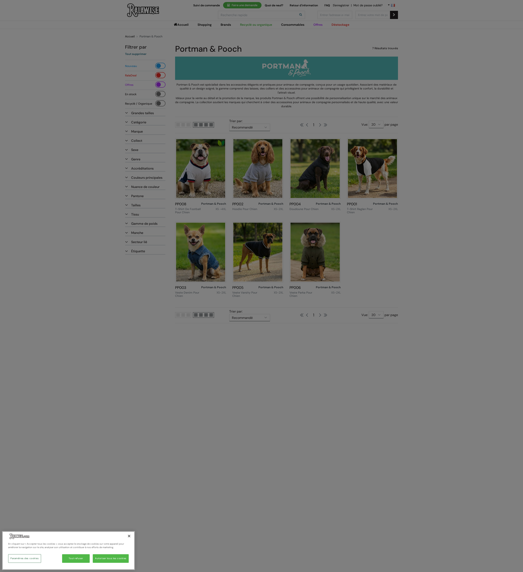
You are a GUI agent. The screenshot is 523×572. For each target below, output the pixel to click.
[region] (68, 550)
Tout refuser (76, 558)
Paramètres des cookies (24, 558)
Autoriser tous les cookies (110, 558)
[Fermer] (129, 536)
